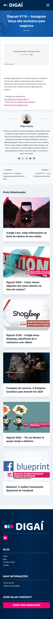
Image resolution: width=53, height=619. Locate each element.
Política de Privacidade (11, 586)
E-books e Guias (9, 562)
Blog (4, 559)
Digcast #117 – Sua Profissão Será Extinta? (41, 173)
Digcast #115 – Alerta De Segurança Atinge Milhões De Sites (14, 174)
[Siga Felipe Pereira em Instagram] (26, 158)
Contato (6, 565)
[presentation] (26, 212)
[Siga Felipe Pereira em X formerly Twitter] (22, 158)
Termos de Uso (8, 583)
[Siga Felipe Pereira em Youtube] (30, 158)
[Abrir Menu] (47, 5)
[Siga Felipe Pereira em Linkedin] (34, 158)
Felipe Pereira (26, 126)
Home (5, 556)
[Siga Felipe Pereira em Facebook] (19, 158)
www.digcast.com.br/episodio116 (16, 99)
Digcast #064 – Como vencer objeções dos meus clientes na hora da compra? (23, 286)
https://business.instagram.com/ (16, 105)
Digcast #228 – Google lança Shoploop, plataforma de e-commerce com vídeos (22, 339)
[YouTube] (5, 538)
